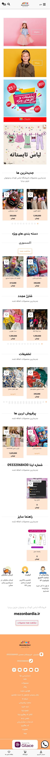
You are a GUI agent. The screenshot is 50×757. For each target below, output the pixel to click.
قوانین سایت (25, 691)
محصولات (25, 683)
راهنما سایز (37, 552)
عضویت (25, 729)
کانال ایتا (37, 500)
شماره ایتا (25, 710)
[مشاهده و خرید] (37, 199)
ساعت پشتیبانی (25, 703)
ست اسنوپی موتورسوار (37, 389)
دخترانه (36, 32)
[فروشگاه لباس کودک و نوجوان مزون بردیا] (25, 4)
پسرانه (37, 63)
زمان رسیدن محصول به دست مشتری (25, 695)
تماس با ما (25, 718)
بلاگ (25, 687)
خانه (25, 679)
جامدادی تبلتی (37, 278)
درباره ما (25, 699)
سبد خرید (25, 706)
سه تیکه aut (37, 331)
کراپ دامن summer (13, 448)
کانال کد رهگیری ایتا (25, 714)
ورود (25, 733)
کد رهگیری (25, 725)
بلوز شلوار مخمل (13, 389)
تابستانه (36, 144)
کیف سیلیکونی (13, 211)
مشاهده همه (25, 251)
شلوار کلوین (37, 211)
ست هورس (13, 331)
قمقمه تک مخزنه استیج (13, 278)
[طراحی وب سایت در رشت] (25, 747)
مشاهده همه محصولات (26, 622)
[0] (4, 4)
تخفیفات (36, 101)
